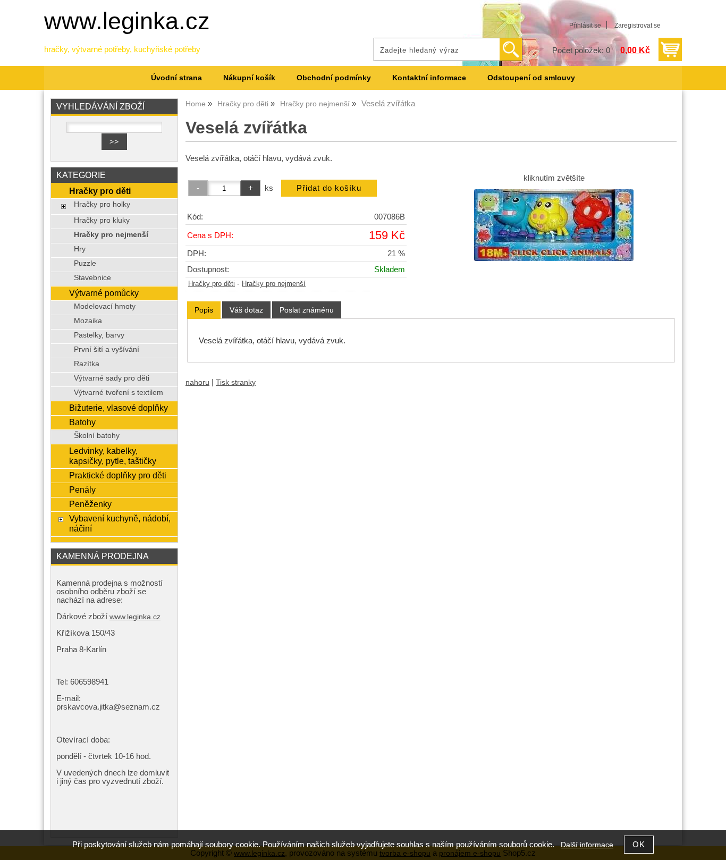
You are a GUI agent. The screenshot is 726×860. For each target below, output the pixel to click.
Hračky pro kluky (102, 220)
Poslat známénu (307, 310)
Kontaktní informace (429, 78)
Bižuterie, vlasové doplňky (118, 407)
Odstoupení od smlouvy (531, 78)
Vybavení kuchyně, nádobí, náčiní (120, 523)
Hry (80, 249)
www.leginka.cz (127, 21)
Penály (82, 489)
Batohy (82, 422)
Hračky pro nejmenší (274, 284)
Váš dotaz (246, 310)
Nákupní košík (249, 78)
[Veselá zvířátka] (554, 225)
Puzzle (85, 263)
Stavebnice (92, 278)
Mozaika (88, 321)
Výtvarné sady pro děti (111, 378)
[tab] (204, 310)
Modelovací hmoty (105, 306)
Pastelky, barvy (99, 335)
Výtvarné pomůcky (104, 293)
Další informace (587, 845)
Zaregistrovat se (637, 25)
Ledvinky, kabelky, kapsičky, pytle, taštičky (112, 456)
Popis (204, 310)
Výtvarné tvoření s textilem (118, 393)
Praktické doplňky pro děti (117, 475)
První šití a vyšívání (106, 349)
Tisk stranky (236, 382)
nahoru (197, 382)
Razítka (86, 364)
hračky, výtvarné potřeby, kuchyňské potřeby (122, 49)
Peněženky (90, 504)
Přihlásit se (585, 25)
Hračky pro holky (102, 204)
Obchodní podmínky (334, 78)
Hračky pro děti (211, 284)
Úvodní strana (176, 78)
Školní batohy (97, 436)
